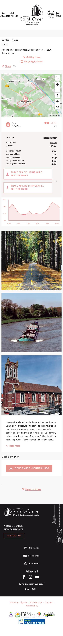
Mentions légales (18, 602)
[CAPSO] (11, 614)
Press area (34, 556)
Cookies (48, 602)
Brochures (33, 548)
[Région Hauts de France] (31, 621)
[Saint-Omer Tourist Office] (31, 14)
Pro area (34, 563)
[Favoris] (51, 14)
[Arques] (49, 614)
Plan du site (36, 602)
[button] (58, 15)
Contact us (14, 536)
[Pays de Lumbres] (25, 614)
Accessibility (32, 605)
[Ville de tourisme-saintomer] (39, 614)
